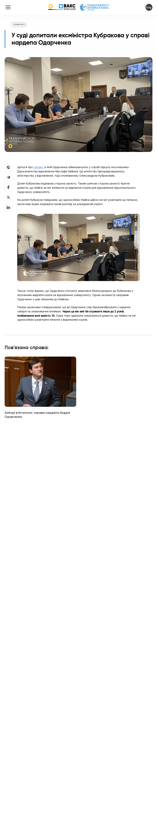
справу (38, 167)
